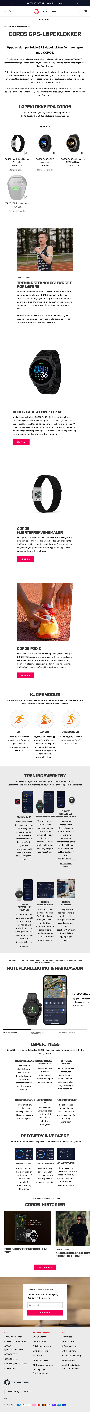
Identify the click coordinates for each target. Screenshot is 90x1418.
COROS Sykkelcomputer (15, 1341)
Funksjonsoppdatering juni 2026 (25, 1250)
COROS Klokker (11, 1359)
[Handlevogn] (84, 11)
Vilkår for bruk (67, 1341)
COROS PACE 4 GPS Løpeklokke (45, 160)
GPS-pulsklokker (40, 1360)
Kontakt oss (66, 1337)
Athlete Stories (62, 1249)
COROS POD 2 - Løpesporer (17, 203)
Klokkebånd (9, 1368)
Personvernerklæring (71, 1355)
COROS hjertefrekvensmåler (13, 1348)
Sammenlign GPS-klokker (15, 1364)
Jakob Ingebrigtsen (42, 1346)
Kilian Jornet (38, 1355)
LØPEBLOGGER (44, 1267)
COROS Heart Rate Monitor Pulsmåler (17, 160)
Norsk (26, 1392)
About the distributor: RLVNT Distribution (71, 1367)
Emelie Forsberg (40, 1351)
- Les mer (59, 3)
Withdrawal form (68, 1351)
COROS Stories (39, 1337)
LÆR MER (24, 947)
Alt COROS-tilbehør (13, 1337)
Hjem (6, 26)
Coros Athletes (39, 1341)
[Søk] (10, 11)
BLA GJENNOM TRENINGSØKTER (66, 865)
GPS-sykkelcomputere (43, 1365)
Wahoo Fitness (68, 1360)
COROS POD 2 (10, 1354)
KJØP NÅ (21, 442)
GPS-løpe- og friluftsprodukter (40, 1371)
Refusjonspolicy (68, 1346)
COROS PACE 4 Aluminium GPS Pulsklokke (73, 160)
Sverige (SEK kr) (12, 1392)
